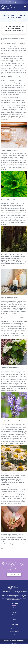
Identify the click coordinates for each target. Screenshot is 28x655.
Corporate (14, 612)
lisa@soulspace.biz (18, 2)
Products (14, 614)
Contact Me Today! (14, 574)
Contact (14, 619)
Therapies (14, 610)
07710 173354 (8, 2)
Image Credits (14, 643)
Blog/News (14, 616)
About (14, 607)
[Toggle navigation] (25, 7)
